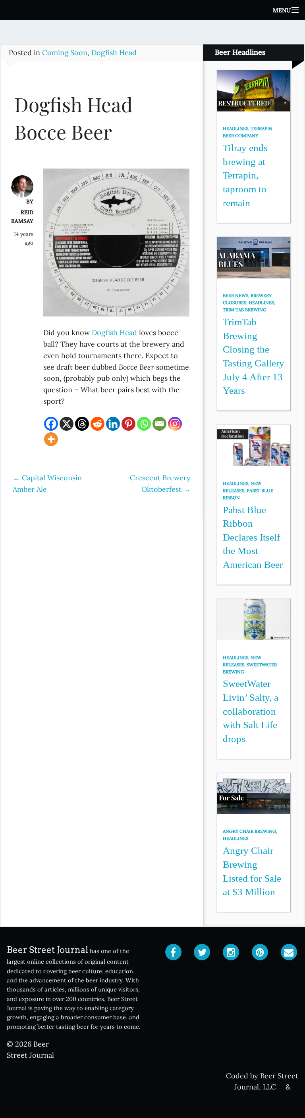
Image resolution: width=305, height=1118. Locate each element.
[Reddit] (97, 424)
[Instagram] (175, 424)
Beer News (235, 295)
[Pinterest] (128, 424)
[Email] (159, 424)
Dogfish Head (114, 52)
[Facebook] (51, 424)
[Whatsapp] (144, 424)
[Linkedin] (113, 424)
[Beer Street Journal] (152, 10)
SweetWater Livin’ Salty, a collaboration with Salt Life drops (250, 711)
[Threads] (82, 424)
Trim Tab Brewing (244, 310)
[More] (51, 439)
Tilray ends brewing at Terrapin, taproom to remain (245, 175)
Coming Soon (64, 52)
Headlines (235, 128)
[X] (66, 424)
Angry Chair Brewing (249, 831)
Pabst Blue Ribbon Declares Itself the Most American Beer (253, 537)
